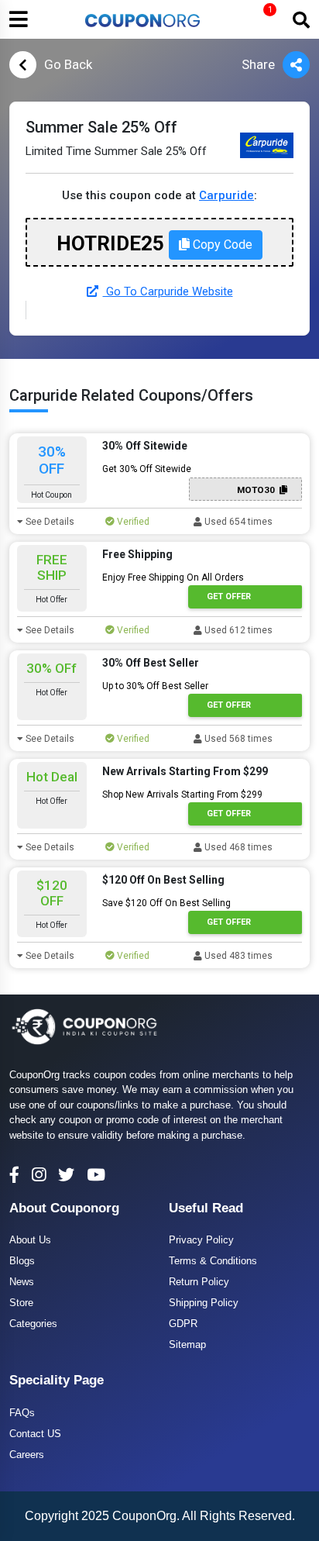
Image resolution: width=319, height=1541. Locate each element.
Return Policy (199, 1282)
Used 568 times (237, 738)
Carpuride (226, 195)
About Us (30, 1240)
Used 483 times (237, 955)
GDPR (183, 1323)
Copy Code (221, 244)
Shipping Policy (203, 1302)
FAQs (22, 1413)
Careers (26, 1454)
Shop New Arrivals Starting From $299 (182, 794)
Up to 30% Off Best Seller (155, 686)
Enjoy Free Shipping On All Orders (173, 577)
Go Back (68, 64)
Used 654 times (237, 521)
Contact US (35, 1433)
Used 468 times (237, 847)
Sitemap (187, 1344)
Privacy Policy (201, 1240)
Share (258, 64)
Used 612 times (237, 630)
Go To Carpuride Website (168, 291)
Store (21, 1302)
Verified (132, 521)
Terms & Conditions (213, 1261)
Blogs (22, 1261)
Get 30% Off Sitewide (146, 469)
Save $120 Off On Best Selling (166, 903)
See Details (48, 521)
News (21, 1282)
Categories (33, 1323)
